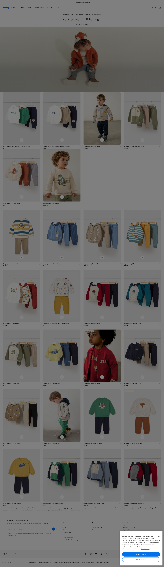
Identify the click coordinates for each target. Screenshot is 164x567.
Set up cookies (141, 559)
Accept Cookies (141, 554)
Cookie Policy (145, 549)
